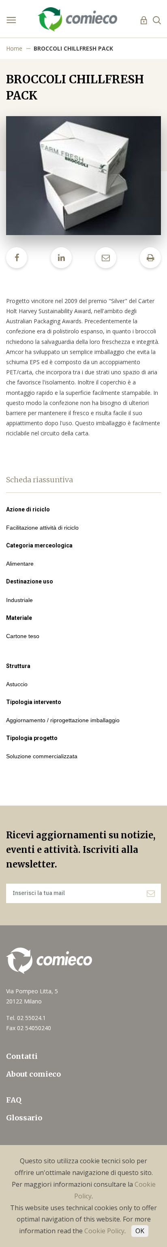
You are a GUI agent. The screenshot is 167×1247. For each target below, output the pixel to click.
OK (139, 1230)
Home (14, 48)
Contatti (22, 1056)
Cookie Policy (104, 1230)
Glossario (24, 1117)
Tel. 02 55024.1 (26, 1018)
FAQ (13, 1100)
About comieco (33, 1074)
